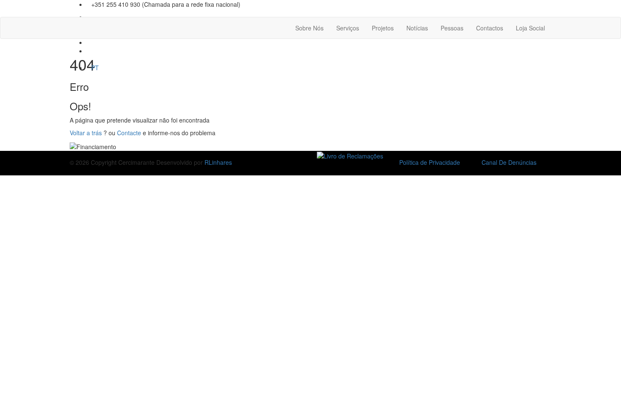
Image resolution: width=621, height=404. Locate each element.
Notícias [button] (417, 28)
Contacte (129, 132)
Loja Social (530, 28)
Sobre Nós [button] (309, 28)
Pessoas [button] (452, 28)
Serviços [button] (347, 28)
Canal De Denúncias (509, 162)
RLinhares (218, 162)
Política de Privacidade (429, 162)
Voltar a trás (86, 132)
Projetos (383, 28)
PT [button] (95, 67)
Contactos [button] (489, 28)
